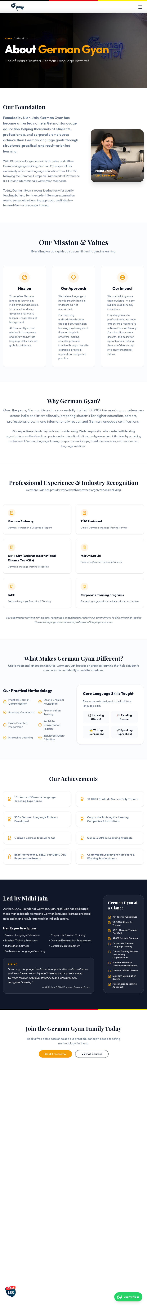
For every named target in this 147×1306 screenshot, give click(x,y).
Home (8, 38)
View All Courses (92, 1054)
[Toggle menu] (140, 7)
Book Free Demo (55, 1054)
